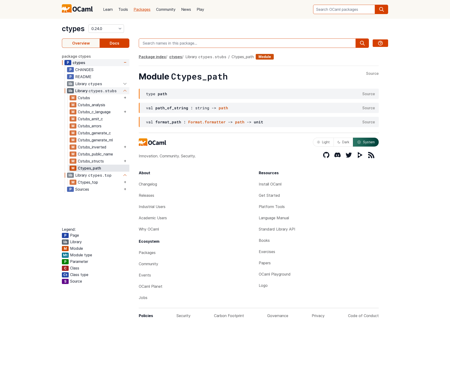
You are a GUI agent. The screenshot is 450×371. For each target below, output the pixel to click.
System (369, 142)
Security (183, 315)
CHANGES (84, 69)
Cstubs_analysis (91, 104)
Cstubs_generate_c (94, 133)
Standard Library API (277, 229)
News (186, 9)
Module (265, 57)
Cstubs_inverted (92, 147)
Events (145, 275)
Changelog (148, 184)
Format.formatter (207, 121)
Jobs (143, 297)
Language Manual (274, 218)
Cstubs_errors (89, 126)
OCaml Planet (150, 286)
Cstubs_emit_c (90, 119)
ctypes (73, 28)
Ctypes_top (88, 182)
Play (200, 9)
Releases (146, 195)
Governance (277, 315)
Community (166, 9)
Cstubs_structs (91, 161)
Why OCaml (149, 229)
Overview (81, 43)
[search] (381, 9)
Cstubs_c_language (94, 112)
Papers (265, 263)
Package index (152, 56)
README (83, 76)
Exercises (267, 251)
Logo (263, 285)
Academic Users (153, 218)
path (223, 107)
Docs (114, 43)
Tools (123, 9)
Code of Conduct (363, 315)
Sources (82, 189)
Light (326, 142)
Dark (345, 142)
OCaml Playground (275, 274)
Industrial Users (152, 206)
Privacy (318, 315)
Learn (108, 9)
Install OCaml (270, 184)
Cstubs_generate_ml (95, 140)
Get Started (269, 195)
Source (372, 74)
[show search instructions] (380, 43)
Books (264, 240)
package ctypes (76, 56)
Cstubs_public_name (95, 154)
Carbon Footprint (229, 315)
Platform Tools (272, 206)
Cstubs (84, 97)
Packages (142, 9)
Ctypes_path (89, 168)
